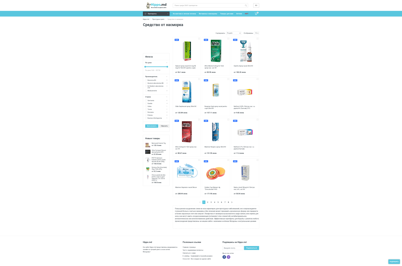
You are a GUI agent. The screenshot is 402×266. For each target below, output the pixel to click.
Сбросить (164, 126)
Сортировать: (220, 33)
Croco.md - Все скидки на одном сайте (197, 259)
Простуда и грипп (158, 19)
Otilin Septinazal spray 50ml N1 (185, 106)
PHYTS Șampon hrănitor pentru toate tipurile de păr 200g (159, 159)
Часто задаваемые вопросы (193, 250)
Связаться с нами (189, 253)
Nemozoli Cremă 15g (159, 143)
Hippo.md (146, 19)
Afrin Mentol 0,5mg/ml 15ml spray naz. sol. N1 (214, 67)
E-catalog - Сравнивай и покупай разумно (198, 256)
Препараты (152, 14)
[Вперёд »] (231, 202)
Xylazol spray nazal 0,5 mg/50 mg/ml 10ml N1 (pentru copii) (185, 67)
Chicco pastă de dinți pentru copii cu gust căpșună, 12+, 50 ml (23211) (158, 177)
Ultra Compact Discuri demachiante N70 (159, 151)
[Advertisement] (156, 41)
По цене (148, 63)
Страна (148, 97)
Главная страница (189, 247)
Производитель (151, 77)
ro (256, 5)
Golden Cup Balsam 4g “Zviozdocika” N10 (212, 188)
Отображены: (248, 33)
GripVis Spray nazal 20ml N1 (243, 66)
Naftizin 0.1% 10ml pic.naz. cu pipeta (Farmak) (244, 148)
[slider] (145, 67)
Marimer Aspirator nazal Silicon (186, 187)
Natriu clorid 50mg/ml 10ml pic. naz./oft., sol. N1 (244, 188)
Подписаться (251, 248)
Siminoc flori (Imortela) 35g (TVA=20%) (159, 168)
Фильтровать (152, 126)
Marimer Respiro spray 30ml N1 (215, 147)
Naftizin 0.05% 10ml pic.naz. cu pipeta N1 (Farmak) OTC (244, 107)
